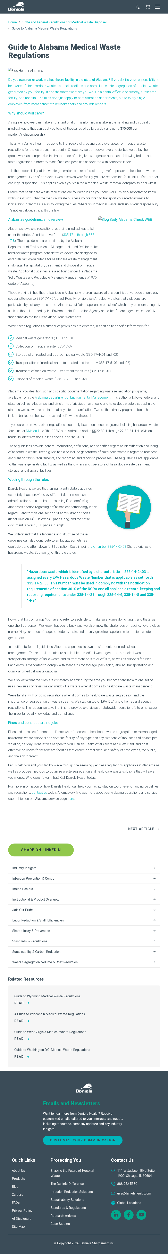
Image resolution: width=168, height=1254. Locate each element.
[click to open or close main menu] (157, 7)
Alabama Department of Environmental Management (72, 397)
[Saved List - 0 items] (148, 7)
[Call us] (138, 7)
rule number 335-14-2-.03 (108, 547)
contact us (39, 792)
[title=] (16, 7)
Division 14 (33, 431)
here (71, 799)
